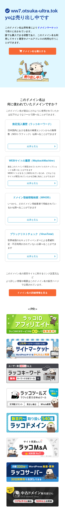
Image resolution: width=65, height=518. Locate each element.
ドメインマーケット (48, 27)
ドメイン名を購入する (34, 51)
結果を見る (32, 146)
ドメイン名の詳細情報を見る (32, 292)
